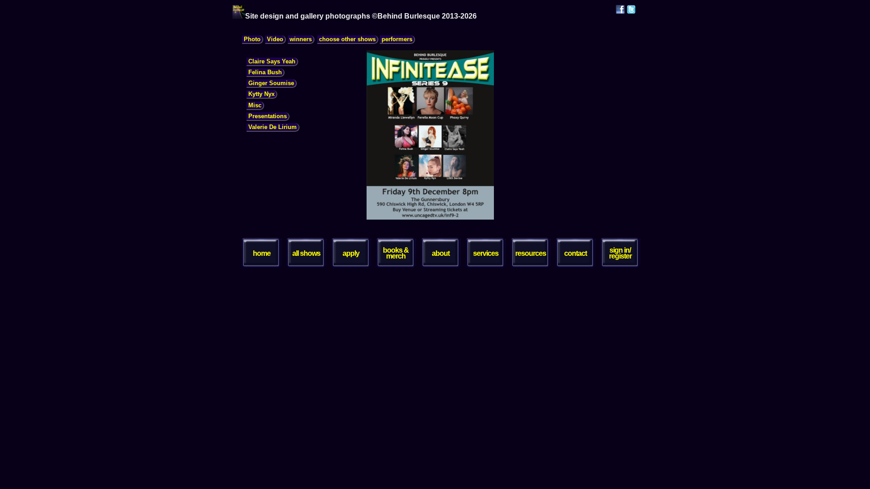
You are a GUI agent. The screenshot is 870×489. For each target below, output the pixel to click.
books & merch (396, 253)
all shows (306, 253)
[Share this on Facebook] (620, 11)
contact (575, 253)
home (262, 253)
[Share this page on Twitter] (631, 11)
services (485, 253)
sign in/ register (620, 253)
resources (530, 253)
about (441, 253)
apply (351, 253)
